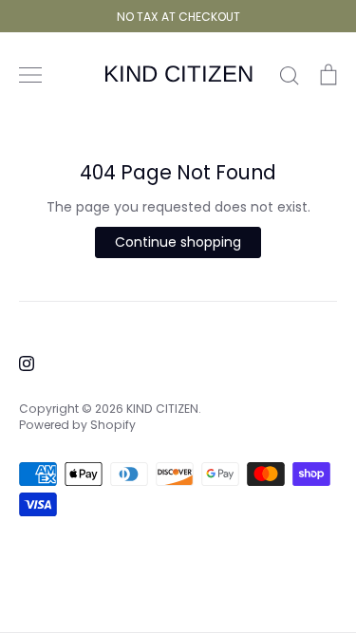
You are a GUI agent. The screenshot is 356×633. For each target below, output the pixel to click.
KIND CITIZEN (178, 73)
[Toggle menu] (30, 75)
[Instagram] (27, 363)
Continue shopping (178, 242)
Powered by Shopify (77, 425)
